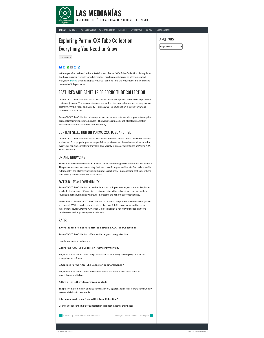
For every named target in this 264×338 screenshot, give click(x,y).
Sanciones (122, 30)
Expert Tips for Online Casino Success (79, 315)
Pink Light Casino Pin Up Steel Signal (133, 315)
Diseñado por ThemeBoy (197, 332)
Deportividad (136, 30)
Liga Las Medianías (88, 30)
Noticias (62, 30)
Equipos (73, 30)
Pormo (73, 80)
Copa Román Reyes (107, 30)
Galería (149, 30)
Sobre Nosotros (162, 30)
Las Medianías (98, 13)
